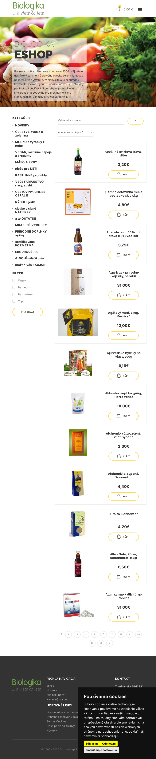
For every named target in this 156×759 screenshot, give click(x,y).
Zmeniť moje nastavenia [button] (101, 750)
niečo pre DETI (26, 168)
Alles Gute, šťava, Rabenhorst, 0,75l (123, 556)
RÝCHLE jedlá (25, 202)
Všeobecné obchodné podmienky (67, 712)
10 (138, 634)
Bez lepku (24, 287)
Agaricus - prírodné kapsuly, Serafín (124, 274)
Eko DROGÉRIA (26, 252)
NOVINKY (22, 125)
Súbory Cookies (56, 721)
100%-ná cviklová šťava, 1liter (123, 153)
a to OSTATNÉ (25, 218)
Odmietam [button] (109, 743)
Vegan (22, 280)
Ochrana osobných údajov (63, 717)
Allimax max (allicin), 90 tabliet (124, 596)
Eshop (50, 685)
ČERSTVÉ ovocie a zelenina (29, 133)
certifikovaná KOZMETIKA (25, 243)
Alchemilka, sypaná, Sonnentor (123, 475)
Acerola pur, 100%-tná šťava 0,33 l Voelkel (123, 234)
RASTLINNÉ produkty (31, 175)
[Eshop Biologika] (29, 8)
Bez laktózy (25, 294)
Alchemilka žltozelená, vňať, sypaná (123, 435)
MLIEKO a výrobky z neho (30, 143)
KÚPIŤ (126, 174)
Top (20, 301)
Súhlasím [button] (92, 743)
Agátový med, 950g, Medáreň (123, 314)
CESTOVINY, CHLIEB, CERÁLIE (30, 193)
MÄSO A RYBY (26, 162)
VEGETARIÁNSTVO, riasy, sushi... (29, 183)
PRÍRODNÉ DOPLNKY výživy (31, 233)
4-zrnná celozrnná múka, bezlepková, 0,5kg (123, 193)
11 (92, 643)
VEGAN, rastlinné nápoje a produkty (33, 154)
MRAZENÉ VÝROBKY (31, 225)
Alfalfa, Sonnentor (123, 514)
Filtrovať (27, 312)
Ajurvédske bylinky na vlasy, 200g (124, 354)
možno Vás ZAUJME (30, 265)
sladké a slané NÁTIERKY (25, 210)
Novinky (52, 690)
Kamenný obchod (57, 699)
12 (100, 643)
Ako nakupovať (56, 695)
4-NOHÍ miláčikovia (29, 258)
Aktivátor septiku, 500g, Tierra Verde (123, 395)
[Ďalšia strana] (109, 643)
